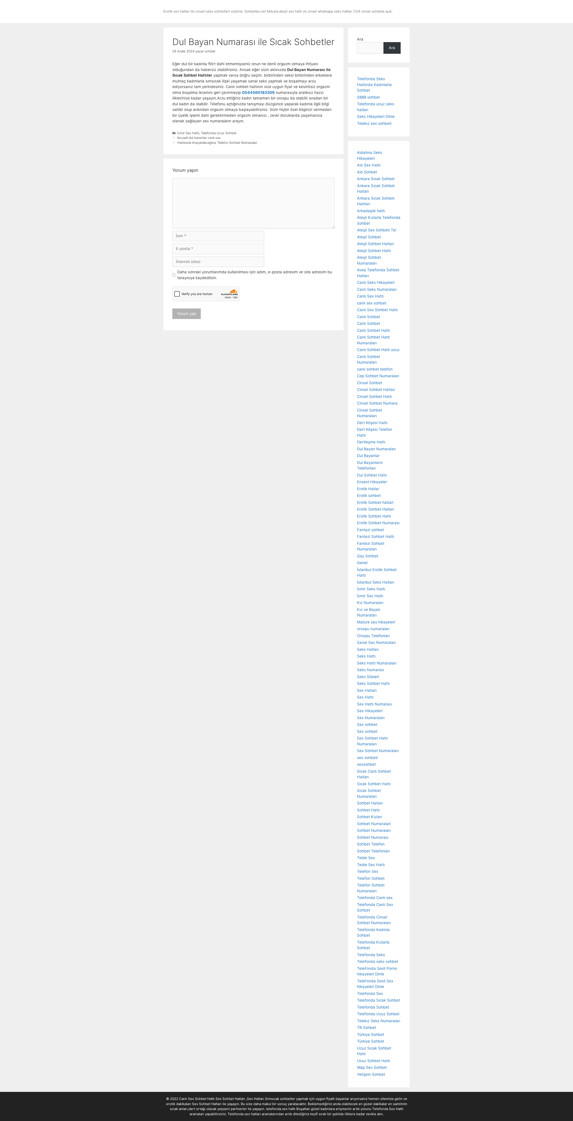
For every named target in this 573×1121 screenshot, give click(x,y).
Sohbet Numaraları (374, 830)
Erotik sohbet (369, 495)
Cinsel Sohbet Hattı (374, 396)
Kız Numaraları (370, 602)
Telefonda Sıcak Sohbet (378, 1000)
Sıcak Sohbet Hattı (374, 784)
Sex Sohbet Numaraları (378, 750)
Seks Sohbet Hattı (373, 683)
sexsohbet (366, 764)
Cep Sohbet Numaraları (378, 376)
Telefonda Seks (371, 955)
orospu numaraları (373, 629)
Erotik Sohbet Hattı (374, 516)
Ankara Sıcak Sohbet (376, 179)
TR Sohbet (366, 1027)
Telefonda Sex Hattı (387, 1109)
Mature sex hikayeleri (376, 622)
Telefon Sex (367, 871)
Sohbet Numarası (372, 837)
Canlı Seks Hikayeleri (376, 282)
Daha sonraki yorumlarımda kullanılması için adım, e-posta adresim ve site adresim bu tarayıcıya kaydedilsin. (254, 275)
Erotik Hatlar (368, 489)
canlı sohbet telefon (375, 369)
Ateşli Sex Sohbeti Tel (376, 230)
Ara (360, 39)
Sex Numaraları (371, 718)
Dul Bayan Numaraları (376, 449)
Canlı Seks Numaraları (377, 289)
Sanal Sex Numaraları (376, 642)
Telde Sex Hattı (371, 864)
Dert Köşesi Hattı (372, 422)
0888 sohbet (368, 97)
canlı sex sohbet (371, 303)
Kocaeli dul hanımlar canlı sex (199, 138)
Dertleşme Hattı (371, 442)
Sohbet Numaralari (374, 823)
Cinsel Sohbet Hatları (376, 389)
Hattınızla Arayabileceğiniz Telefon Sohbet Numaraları (217, 142)
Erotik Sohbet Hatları (375, 509)
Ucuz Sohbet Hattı (373, 1060)
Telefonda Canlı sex (375, 897)
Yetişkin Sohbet (371, 1074)
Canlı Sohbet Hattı (373, 330)
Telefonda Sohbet (373, 1007)
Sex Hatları (367, 690)
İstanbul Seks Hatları (375, 582)
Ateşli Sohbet (369, 237)
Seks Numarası (370, 670)
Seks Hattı (366, 656)
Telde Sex (366, 858)
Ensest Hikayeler (372, 482)
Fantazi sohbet (370, 530)
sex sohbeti (367, 757)
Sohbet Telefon (371, 844)
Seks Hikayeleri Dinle (376, 116)
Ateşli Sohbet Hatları (375, 243)
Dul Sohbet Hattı (372, 475)
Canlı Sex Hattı (370, 296)
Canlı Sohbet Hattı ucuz (378, 349)
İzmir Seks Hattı (371, 589)
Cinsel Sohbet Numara (377, 403)
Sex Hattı (365, 697)
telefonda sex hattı (280, 1109)
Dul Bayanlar (368, 455)
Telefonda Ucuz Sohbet (218, 133)
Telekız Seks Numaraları (378, 1021)
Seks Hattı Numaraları (376, 663)
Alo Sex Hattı (369, 165)
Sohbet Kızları (369, 817)
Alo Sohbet (367, 172)
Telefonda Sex (370, 993)
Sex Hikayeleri (370, 711)
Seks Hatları (368, 649)
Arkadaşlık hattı (371, 211)
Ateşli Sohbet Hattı (374, 250)
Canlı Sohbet (368, 317)
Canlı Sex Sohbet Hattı (377, 310)
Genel (362, 562)
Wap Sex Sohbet (372, 1067)
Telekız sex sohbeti (374, 123)
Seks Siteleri (368, 677)
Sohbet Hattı (368, 810)
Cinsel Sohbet (369, 383)
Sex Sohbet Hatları (207, 1104)
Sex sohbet (367, 724)
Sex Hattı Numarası (374, 704)
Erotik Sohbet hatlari (375, 502)
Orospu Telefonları (373, 636)
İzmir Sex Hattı (188, 133)
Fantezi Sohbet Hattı (375, 536)
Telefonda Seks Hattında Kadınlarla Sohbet (374, 85)
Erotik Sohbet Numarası (378, 523)
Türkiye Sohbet (370, 1034)
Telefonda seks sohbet (377, 961)
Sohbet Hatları (370, 803)
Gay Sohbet (367, 556)
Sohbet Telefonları (373, 851)
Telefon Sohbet (371, 878)
